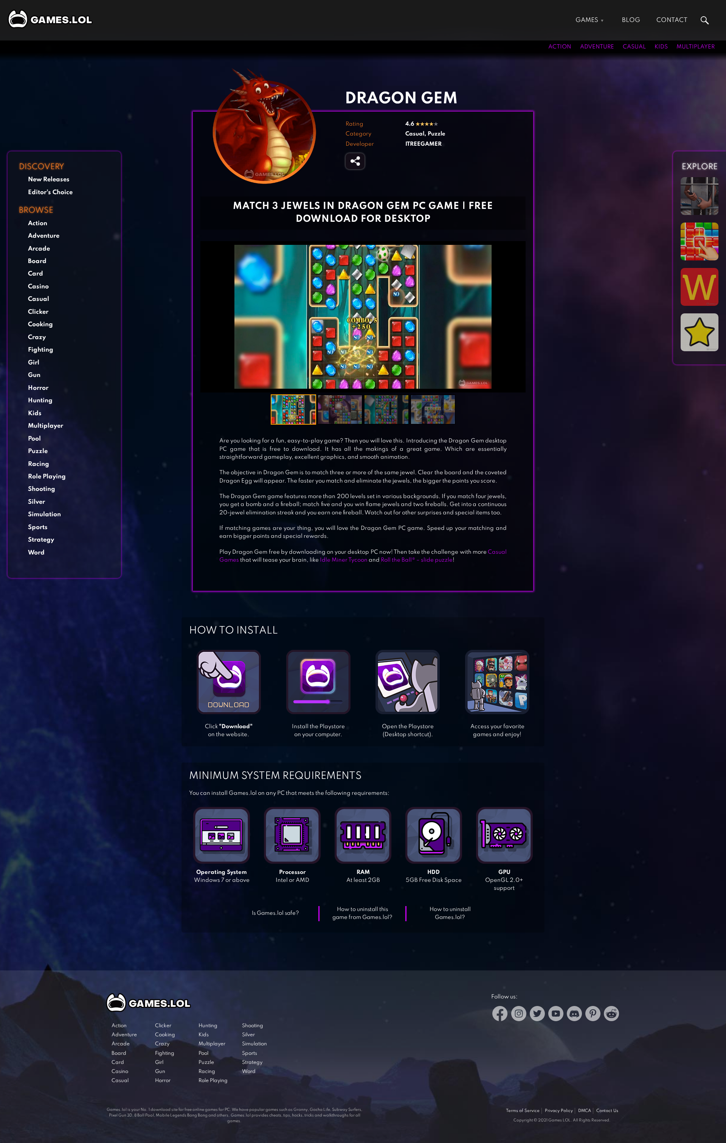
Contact (671, 20)
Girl (33, 363)
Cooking (40, 324)
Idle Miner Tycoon (344, 560)
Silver (36, 502)
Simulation (44, 514)
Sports (38, 527)
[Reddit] (611, 1015)
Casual (634, 47)
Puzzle (38, 451)
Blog (631, 20)
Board (37, 261)
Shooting (41, 489)
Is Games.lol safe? (275, 913)
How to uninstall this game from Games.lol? (362, 913)
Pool (34, 439)
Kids (661, 47)
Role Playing (47, 476)
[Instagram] (518, 1015)
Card (35, 274)
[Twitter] (537, 1015)
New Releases (49, 179)
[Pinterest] (593, 1015)
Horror (38, 388)
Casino (38, 286)
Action (559, 47)
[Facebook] (500, 1015)
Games (587, 20)
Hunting (40, 400)
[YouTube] (556, 1015)
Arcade (39, 249)
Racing (38, 464)
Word (36, 553)
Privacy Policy (559, 1111)
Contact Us (607, 1111)
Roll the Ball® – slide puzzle (417, 560)
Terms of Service (523, 1111)
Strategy (41, 540)
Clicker (38, 312)
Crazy (37, 337)
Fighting (40, 350)
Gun (34, 375)
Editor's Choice (50, 192)
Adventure (597, 47)
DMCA (584, 1111)
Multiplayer (695, 47)
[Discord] (574, 1015)
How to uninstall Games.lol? (450, 913)
